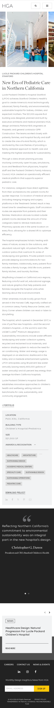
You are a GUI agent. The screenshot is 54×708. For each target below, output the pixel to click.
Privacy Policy (40, 699)
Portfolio (8, 405)
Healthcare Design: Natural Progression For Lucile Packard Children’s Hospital (25, 631)
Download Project (15, 492)
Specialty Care (14, 472)
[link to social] (19, 672)
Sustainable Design (16, 461)
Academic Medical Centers (19, 467)
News (10, 621)
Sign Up (41, 688)
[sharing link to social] (7, 500)
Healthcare (12, 455)
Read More (10, 648)
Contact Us (23, 665)
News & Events (41, 665)
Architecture (29, 455)
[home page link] (7, 6)
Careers (9, 665)
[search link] (35, 6)
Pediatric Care (14, 484)
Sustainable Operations (18, 478)
